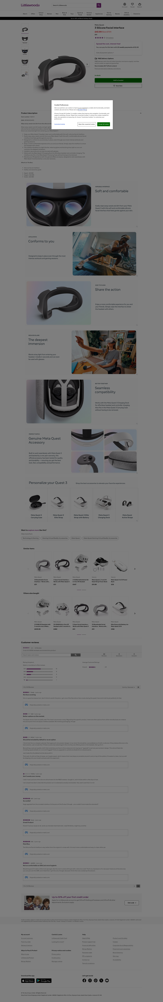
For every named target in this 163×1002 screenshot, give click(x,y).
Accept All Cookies (103, 124)
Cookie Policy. (82, 110)
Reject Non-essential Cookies (87, 124)
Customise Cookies (59, 124)
